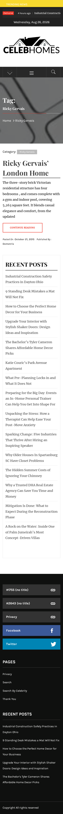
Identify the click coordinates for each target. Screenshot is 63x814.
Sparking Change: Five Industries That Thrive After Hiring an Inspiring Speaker (31, 440)
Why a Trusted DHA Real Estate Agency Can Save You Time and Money (29, 490)
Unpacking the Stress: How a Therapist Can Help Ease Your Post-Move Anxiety (28, 419)
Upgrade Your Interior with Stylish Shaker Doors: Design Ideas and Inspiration (27, 327)
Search (7, 682)
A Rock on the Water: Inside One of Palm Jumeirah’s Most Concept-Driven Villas (30, 532)
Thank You (9, 699)
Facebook (13, 630)
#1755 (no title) (17, 590)
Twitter (11, 644)
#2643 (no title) (18, 603)
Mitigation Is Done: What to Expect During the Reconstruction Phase (31, 511)
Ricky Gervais (27, 151)
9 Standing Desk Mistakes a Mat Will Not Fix (31, 740)
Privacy (11, 617)
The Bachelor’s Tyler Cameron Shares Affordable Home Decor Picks (29, 347)
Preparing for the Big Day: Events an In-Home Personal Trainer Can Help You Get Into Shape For (31, 398)
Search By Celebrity (15, 690)
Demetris (8, 243)
